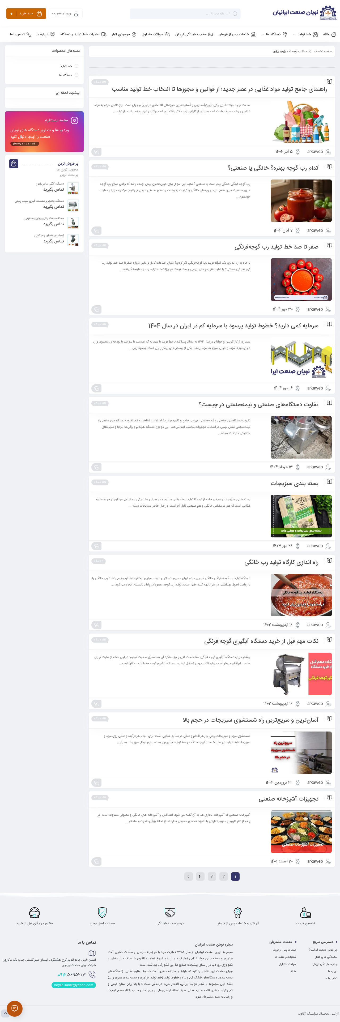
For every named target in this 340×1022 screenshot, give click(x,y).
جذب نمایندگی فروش (324, 964)
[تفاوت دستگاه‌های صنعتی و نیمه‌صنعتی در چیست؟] (293, 437)
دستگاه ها (65, 75)
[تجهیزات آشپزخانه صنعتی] (293, 831)
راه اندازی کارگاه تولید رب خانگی (281, 562)
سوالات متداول (287, 964)
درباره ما (332, 971)
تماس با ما (331, 978)
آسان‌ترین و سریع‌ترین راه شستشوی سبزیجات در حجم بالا (250, 720)
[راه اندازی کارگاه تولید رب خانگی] (293, 595)
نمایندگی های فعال (326, 957)
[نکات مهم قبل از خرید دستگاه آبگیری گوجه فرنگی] (293, 674)
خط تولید (66, 66)
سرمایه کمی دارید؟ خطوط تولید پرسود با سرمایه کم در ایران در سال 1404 (233, 326)
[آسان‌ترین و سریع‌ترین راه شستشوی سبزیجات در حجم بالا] (293, 753)
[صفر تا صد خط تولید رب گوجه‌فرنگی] (293, 279)
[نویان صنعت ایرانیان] (291, 14)
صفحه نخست (323, 51)
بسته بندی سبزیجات (294, 484)
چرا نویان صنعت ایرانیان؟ (323, 950)
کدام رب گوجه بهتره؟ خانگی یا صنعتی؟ (273, 168)
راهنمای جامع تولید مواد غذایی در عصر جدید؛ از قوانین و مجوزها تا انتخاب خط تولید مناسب (219, 89)
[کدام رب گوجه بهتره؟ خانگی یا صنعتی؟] (293, 200)
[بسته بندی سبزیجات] (293, 516)
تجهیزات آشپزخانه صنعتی (288, 799)
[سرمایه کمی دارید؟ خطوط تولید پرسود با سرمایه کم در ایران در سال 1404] (293, 358)
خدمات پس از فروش (284, 950)
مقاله (293, 971)
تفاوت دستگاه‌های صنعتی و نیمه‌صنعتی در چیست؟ (258, 405)
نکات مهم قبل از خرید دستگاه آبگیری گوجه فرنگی (261, 641)
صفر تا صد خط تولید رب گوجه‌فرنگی (276, 247)
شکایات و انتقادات (285, 957)
